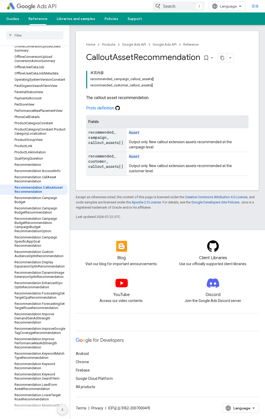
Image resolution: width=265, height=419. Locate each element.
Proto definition (100, 108)
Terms (81, 408)
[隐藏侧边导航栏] (62, 409)
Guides (12, 18)
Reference (37, 18)
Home (90, 44)
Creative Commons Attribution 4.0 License (216, 197)
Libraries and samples (76, 18)
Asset (134, 132)
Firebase (83, 370)
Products (108, 44)
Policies (111, 18)
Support (135, 18)
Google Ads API (134, 44)
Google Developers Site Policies (215, 202)
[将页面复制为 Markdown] (222, 57)
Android (82, 354)
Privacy (97, 408)
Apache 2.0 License (146, 202)
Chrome (82, 362)
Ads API (47, 6)
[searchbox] (34, 35)
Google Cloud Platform (94, 378)
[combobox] (178, 6)
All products (85, 387)
